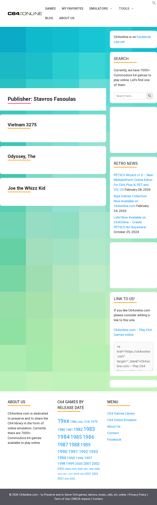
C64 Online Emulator (122, 420)
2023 (60, 478)
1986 (88, 437)
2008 (91, 469)
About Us (66, 18)
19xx (63, 421)
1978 (87, 421)
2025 (72, 478)
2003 (60, 469)
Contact (113, 433)
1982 (78, 429)
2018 (76, 473)
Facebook (114, 439)
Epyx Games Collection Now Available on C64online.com (130, 201)
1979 (94, 422)
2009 (97, 468)
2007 (85, 469)
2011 (65, 474)
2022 (95, 473)
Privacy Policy (137, 494)
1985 (76, 437)
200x (80, 421)
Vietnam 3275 (22, 124)
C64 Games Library (121, 413)
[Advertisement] (53, 57)
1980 (61, 430)
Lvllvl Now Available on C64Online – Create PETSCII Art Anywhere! (130, 222)
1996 (79, 458)
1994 (61, 458)
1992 (83, 451)
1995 (71, 458)
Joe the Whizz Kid (26, 188)
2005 (74, 469)
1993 (93, 451)
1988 (74, 445)
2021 (88, 473)
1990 (62, 451)
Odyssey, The (21, 156)
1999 (70, 463)
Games (50, 8)
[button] (154, 4)
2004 (67, 468)
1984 (63, 437)
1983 (89, 429)
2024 (66, 478)
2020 (82, 474)
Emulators (98, 8)
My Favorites (72, 8)
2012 (70, 474)
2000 (79, 464)
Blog (49, 18)
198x (73, 422)
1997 (88, 458)
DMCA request (81, 499)
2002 (96, 464)
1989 (85, 445)
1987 (62, 445)
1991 (73, 451)
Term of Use (62, 499)
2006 (80, 468)
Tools (124, 8)
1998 (61, 464)
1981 (69, 430)
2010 (59, 474)
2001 (87, 463)
